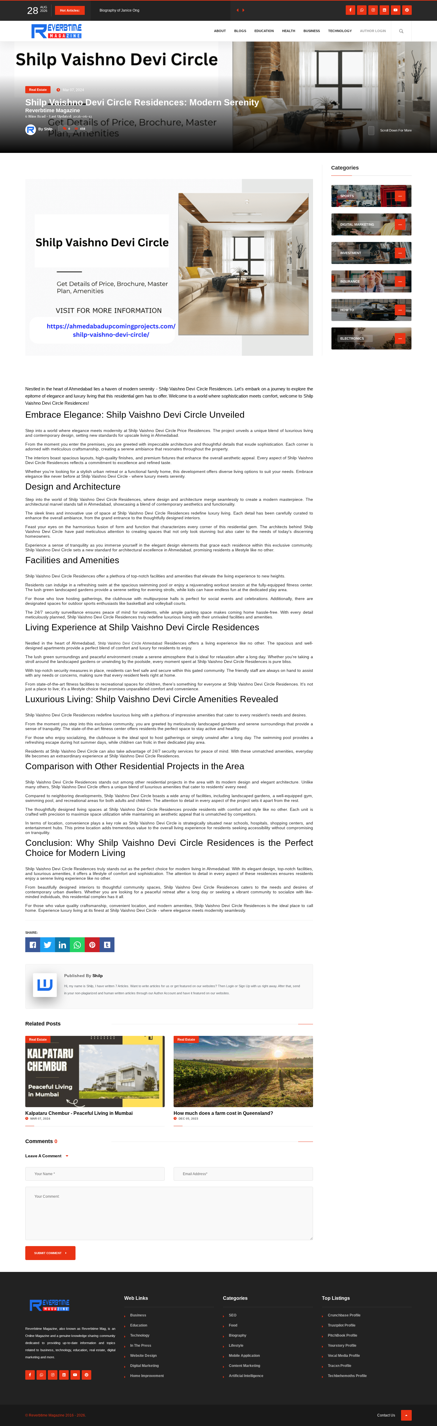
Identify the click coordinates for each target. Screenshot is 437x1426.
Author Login (373, 31)
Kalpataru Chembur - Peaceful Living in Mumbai (79, 1113)
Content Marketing (244, 1366)
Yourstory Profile (342, 1345)
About (220, 31)
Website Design (143, 1356)
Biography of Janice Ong (119, 10)
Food (233, 1325)
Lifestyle (236, 1345)
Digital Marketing (144, 1366)
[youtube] (395, 10)
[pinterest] (407, 10)
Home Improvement (147, 1376)
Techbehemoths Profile (347, 1376)
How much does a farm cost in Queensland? (223, 1113)
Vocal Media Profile (344, 1356)
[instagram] (373, 10)
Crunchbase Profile (344, 1315)
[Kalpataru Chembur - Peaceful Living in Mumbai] (95, 1071)
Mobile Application (244, 1356)
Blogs (240, 31)
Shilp (97, 975)
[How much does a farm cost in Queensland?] (243, 1071)
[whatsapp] (362, 10)
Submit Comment (48, 1253)
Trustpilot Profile (342, 1325)
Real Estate (38, 89)
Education (264, 31)
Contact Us (386, 1415)
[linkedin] (384, 10)
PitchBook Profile (342, 1335)
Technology (340, 31)
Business (312, 31)
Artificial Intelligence (246, 1376)
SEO (232, 1315)
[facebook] (350, 10)
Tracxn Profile (339, 1366)
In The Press (140, 1345)
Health (288, 31)
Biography (237, 1335)
